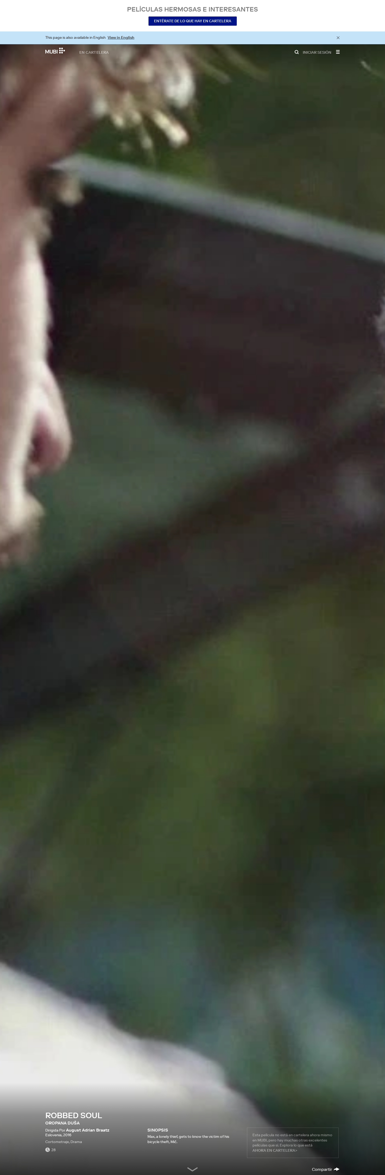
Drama (76, 1141)
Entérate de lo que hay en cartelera (192, 21)
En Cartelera (94, 52)
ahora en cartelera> (274, 1150)
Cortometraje (57, 1141)
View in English (121, 37)
